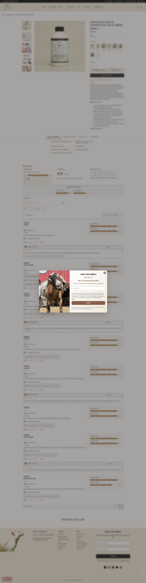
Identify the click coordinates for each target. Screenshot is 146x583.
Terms (73, 299)
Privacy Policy (96, 297)
